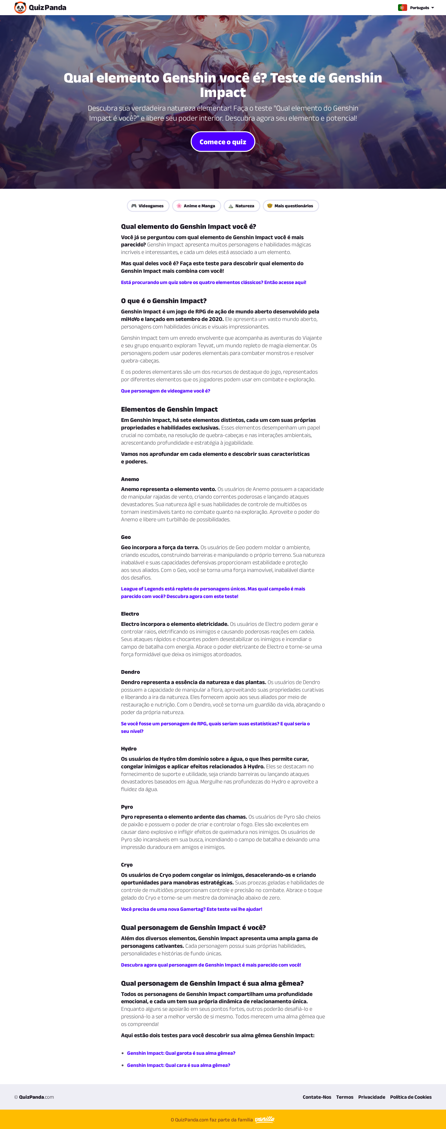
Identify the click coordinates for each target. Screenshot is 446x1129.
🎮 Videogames (147, 205)
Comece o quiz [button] (223, 141)
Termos (344, 1097)
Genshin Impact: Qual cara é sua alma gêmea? (178, 1065)
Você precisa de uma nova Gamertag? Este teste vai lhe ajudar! (191, 909)
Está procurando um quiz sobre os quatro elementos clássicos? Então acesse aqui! (213, 282)
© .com (34, 1097)
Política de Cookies (411, 1097)
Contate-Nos (317, 1097)
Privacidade (371, 1097)
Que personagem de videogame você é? (165, 390)
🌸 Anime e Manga (195, 205)
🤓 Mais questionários (290, 205)
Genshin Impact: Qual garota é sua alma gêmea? (181, 1053)
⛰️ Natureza (241, 205)
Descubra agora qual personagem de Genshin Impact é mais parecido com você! (211, 964)
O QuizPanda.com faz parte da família (212, 1119)
